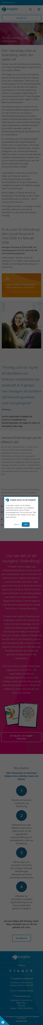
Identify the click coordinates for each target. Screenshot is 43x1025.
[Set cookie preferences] (5, 1020)
